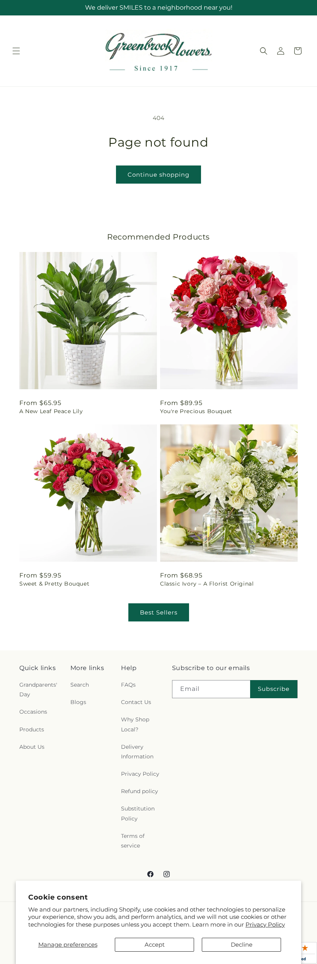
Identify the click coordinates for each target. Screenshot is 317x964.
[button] (16, 50)
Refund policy (139, 791)
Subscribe (274, 688)
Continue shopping (158, 174)
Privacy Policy (265, 924)
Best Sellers (158, 612)
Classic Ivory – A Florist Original (207, 583)
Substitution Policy (138, 813)
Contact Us (136, 702)
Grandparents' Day (38, 689)
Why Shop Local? (135, 724)
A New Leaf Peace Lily (51, 411)
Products (31, 729)
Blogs (78, 702)
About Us (31, 746)
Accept (155, 944)
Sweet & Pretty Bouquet (54, 583)
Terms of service (133, 840)
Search (79, 684)
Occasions (33, 711)
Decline (241, 944)
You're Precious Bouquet (196, 411)
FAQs (128, 684)
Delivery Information (137, 751)
